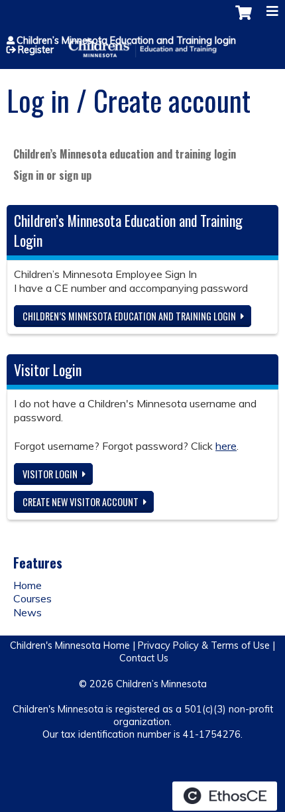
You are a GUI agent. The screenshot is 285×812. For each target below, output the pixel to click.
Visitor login (50, 474)
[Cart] (243, 19)
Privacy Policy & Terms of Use (204, 645)
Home (27, 585)
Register (36, 49)
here (226, 445)
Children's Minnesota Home (70, 645)
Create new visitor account (81, 502)
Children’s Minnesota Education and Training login (126, 40)
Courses (32, 598)
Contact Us (143, 658)
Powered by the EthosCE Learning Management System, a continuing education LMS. (224, 796)
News (27, 612)
